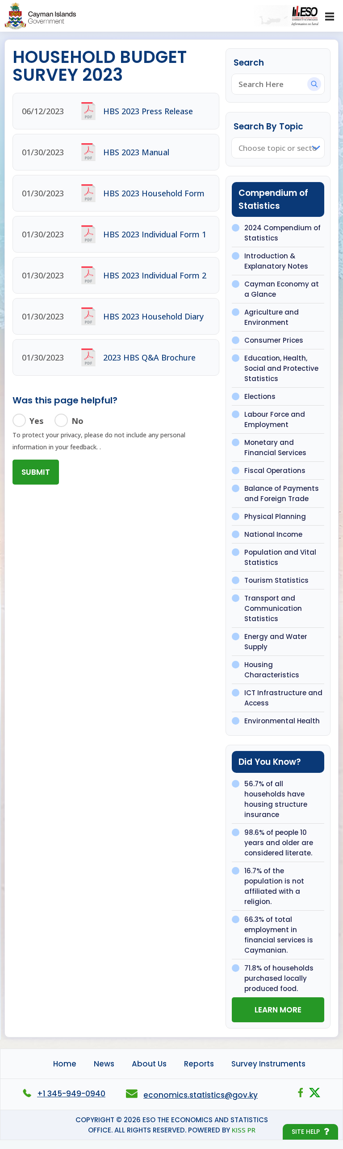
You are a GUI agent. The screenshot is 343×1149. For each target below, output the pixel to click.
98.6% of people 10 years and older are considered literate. (278, 843)
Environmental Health (282, 721)
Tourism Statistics (276, 580)
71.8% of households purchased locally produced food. (279, 978)
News (104, 1063)
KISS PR (243, 1129)
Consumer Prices (273, 340)
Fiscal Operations (274, 470)
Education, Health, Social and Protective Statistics (281, 368)
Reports (199, 1063)
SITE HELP (306, 1131)
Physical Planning (275, 516)
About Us (149, 1063)
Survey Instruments (268, 1063)
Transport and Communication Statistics (273, 608)
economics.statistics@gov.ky (200, 1095)
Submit (35, 472)
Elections (260, 396)
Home (64, 1063)
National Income (273, 534)
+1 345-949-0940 (71, 1093)
